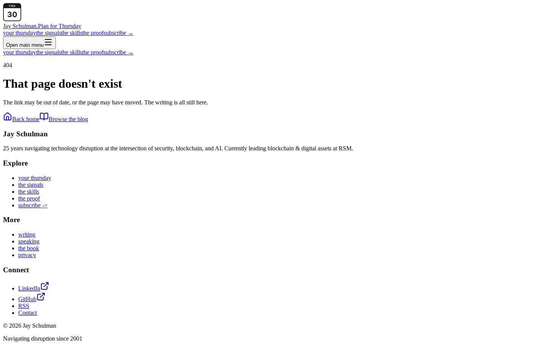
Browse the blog (68, 119)
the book (28, 248)
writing (26, 234)
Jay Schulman (20, 26)
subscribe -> (32, 205)
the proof (93, 33)
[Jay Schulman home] (12, 19)
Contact (27, 312)
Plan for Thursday (59, 26)
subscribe (119, 33)
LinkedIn (29, 288)
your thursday (19, 33)
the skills (71, 33)
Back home (25, 119)
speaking (28, 241)
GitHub (27, 299)
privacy (27, 255)
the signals (48, 33)
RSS (23, 306)
